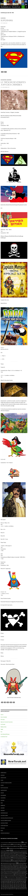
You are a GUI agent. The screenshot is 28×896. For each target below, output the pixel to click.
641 (5, 874)
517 (3, 871)
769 (4, 877)
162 (8, 853)
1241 (3, 885)
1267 (9, 885)
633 (26, 873)
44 (17, 844)
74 (25, 846)
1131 (12, 883)
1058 (3, 882)
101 (23, 848)
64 (13, 846)
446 (20, 867)
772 (9, 877)
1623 (23, 886)
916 (5, 880)
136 (11, 852)
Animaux (3, 775)
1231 (25, 883)
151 (26, 852)
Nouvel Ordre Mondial (6, 820)
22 (18, 842)
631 (25, 873)
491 (5, 869)
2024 (14, 887)
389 (22, 864)
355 (12, 863)
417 (23, 866)
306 (19, 860)
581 (14, 872)
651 (8, 874)
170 (15, 853)
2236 (20, 887)
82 (5, 848)
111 (7, 851)
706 (3, 876)
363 (22, 863)
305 (18, 860)
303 (16, 860)
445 (19, 867)
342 (23, 861)
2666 (5, 888)
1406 (5, 886)
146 (21, 852)
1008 (10, 881)
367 (2, 864)
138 (14, 852)
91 (13, 848)
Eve (1, 731)
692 (22, 874)
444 (17, 867)
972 (23, 880)
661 (11, 874)
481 (25, 868)
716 (10, 876)
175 (20, 853)
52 (1, 846)
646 (7, 874)
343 (25, 861)
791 (22, 877)
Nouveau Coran (4, 815)
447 (22, 867)
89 (11, 848)
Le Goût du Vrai (4, 736)
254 (17, 857)
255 (19, 857)
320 (7, 861)
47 (21, 844)
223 (12, 856)
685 (20, 874)
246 (8, 857)
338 (20, 861)
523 (5, 871)
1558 (18, 886)
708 (5, 876)
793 (23, 877)
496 (9, 869)
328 (10, 861)
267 (4, 858)
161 (7, 853)
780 (16, 877)
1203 (21, 883)
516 (1, 871)
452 (2, 868)
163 (10, 853)
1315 (18, 885)
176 (21, 853)
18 (13, 842)
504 (17, 869)
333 (16, 861)
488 (4, 869)
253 (16, 857)
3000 (9, 888)
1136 (14, 883)
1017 (16, 881)
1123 (9, 883)
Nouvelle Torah (4, 823)
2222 (18, 887)
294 (5, 860)
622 (16, 873)
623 (18, 873)
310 (22, 860)
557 (4, 872)
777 (15, 877)
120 (23, 851)
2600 (1, 888)
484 (1, 869)
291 (1, 860)
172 (17, 853)
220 (7, 856)
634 (1, 874)
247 (10, 857)
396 (25, 864)
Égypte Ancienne (4, 787)
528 (10, 871)
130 (7, 852)
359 (19, 863)
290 (26, 858)
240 (5, 857)
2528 (24, 887)
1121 (5, 883)
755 (24, 876)
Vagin (2, 729)
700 (25, 874)
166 (11, 853)
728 (15, 876)
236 (2, 857)
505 (18, 869)
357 (15, 863)
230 (21, 856)
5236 (22, 888)
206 (15, 855)
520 (4, 871)
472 (19, 868)
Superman (7, 20)
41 (14, 844)
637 (4, 874)
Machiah (3, 810)
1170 (20, 883)
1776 (3, 887)
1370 (1, 886)
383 (17, 864)
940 (13, 880)
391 (24, 864)
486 (2, 869)
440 (14, 867)
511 (21, 869)
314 (25, 860)
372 (7, 864)
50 (24, 844)
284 (19, 858)
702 (1, 876)
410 (17, 866)
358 (17, 863)
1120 (3, 883)
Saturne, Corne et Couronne (7, 722)
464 (14, 868)
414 (22, 866)
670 (16, 874)
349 (6, 863)
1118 (24, 882)
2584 (25, 887)
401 (5, 866)
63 (12, 846)
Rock (2, 830)
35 (7, 844)
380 (13, 864)
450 (26, 867)
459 (9, 868)
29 (26, 842)
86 (8, 848)
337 (19, 861)
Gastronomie (4, 790)
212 (22, 855)
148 (23, 852)
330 (13, 861)
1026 (18, 881)
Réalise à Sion (3, 726)
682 (19, 874)
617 (12, 873)
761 (2, 877)
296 (7, 860)
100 (21, 848)
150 (24, 852)
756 (25, 876)
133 (10, 852)
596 (19, 872)
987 (25, 880)
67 (17, 846)
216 (1, 856)
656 (9, 874)
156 (1, 853)
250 (13, 857)
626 (20, 873)
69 (19, 846)
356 (13, 863)
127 (4, 852)
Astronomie (3, 777)
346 (3, 863)
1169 (18, 883)
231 (23, 856)
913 (3, 880)
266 (2, 858)
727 (14, 876)
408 (14, 866)
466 (15, 868)
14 (10, 842)
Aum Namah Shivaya (5, 734)
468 (17, 868)
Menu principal (26, 7)
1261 (7, 885)
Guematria (3, 18)
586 (15, 872)
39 (12, 844)
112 (11, 850)
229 (20, 856)
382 (16, 864)
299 (9, 860)
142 (17, 852)
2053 (16, 887)
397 (1, 866)
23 (19, 842)
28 (25, 842)
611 (3, 873)
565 (5, 872)
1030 (20, 881)
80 (3, 848)
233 (26, 856)
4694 (20, 888)
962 (18, 880)
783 (18, 877)
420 (26, 866)
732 (18, 876)
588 (17, 872)
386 (20, 864)
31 (2, 844)
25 (20, 842)
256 (20, 857)
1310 (16, 885)
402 (7, 866)
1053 (1, 882)
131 (8, 852)
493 (7, 869)
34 (6, 844)
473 (21, 868)
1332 (21, 885)
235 (1, 857)
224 (13, 856)
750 (21, 876)
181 (25, 853)
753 (23, 876)
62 (11, 846)
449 (25, 867)
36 (8, 844)
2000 (12, 887)
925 (7, 880)
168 (14, 853)
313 (24, 860)
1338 (23, 885)
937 (10, 880)
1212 (23, 883)
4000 (16, 888)
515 (25, 869)
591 (18, 872)
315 (1, 861)
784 (19, 877)
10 (6, 842)
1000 (3, 881)
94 (14, 848)
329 (11, 861)
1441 (9, 886)
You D (2, 714)
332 (14, 861)
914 (4, 880)
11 (7, 842)
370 (5, 864)
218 (4, 856)
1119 (1, 883)
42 (15, 844)
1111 (18, 882)
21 (17, 842)
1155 (16, 883)
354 (10, 863)
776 (13, 877)
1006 (9, 881)
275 (12, 858)
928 (8, 880)
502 (14, 869)
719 (11, 876)
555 (2, 872)
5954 (24, 888)
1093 (14, 882)
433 (8, 867)
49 (23, 844)
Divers (2, 785)
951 (17, 880)
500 (11, 869)
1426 (7, 886)
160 (5, 853)
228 (19, 856)
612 (4, 873)
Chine (2, 780)
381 (15, 864)
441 (16, 867)
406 (11, 866)
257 (22, 857)
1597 (21, 886)
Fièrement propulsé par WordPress (7, 894)
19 (14, 842)
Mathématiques (4, 812)
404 (8, 866)
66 (16, 846)
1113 (20, 882)
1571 (20, 886)
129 (5, 852)
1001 (5, 881)
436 (2, 71)
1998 (10, 887)
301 (13, 860)
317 (4, 861)
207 (17, 855)
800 (26, 877)
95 (15, 848)
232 (25, 856)
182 (26, 853)
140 (16, 852)
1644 (1, 887)
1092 (12, 882)
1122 (7, 883)
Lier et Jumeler (4, 717)
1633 (25, 886)
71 (22, 846)
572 (8, 872)
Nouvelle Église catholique (7, 818)
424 (4, 867)
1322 (20, 885)
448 (23, 867)
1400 (3, 886)
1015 (14, 881)
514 (24, 869)
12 (8, 842)
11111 (26, 888)
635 (2, 874)
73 (24, 846)
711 (7, 876)
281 (17, 858)
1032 (21, 881)
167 (13, 853)
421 (1, 867)
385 (19, 864)
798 (25, 877)
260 (24, 857)
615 (9, 873)
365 (26, 863)
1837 (7, 887)
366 (1, 864)
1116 (22, 882)
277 (15, 858)
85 (6, 848)
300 (7, 702)
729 (17, 876)
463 (12, 868)
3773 (14, 888)
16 (12, 842)
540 (17, 871)
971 (21, 880)
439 (12, 867)
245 (7, 857)
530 (11, 871)
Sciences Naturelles (5, 833)
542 (20, 871)
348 (4, 863)
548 (25, 871)
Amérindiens (3, 772)
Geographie (3, 79)
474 (22, 868)
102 (24, 848)
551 (26, 871)
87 (9, 848)
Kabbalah (3, 805)
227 (17, 856)
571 (7, 872)
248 (12, 857)
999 (1, 881)
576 (11, 872)
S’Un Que (3, 719)
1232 (1, 885)
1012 (12, 881)
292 (2, 860)
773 (10, 877)
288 (23, 858)
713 (8, 876)
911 (1, 880)
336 (17, 861)
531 (13, 871)
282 (18, 858)
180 (23, 853)
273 (11, 858)
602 (24, 872)
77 (1, 848)
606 (25, 872)
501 (12, 869)
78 (2, 848)
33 (5, 844)
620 (15, 873)
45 (19, 844)
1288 (10, 885)
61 (10, 846)
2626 (3, 888)
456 (7, 868)
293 (4, 860)
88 (10, 848)
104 (26, 848)
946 (14, 880)
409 (16, 866)
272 (9, 858)
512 (22, 869)
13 (2, 702)
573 (9, 872)
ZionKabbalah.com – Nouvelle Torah (10, 7)
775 (12, 877)
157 (3, 853)
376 (10, 864)
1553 (16, 886)
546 (23, 871)
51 (25, 844)
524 (7, 871)
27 (24, 842)
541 (19, 871)
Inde (2, 802)
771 (7, 877)
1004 (7, 881)
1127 (10, 883)
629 (23, 873)
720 (13, 876)
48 (22, 844)
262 (25, 857)
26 (22, 842)
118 (21, 851)
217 (3, 856)
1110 (16, 882)
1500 (14, 886)
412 (20, 866)
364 (24, 863)
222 (10, 856)
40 (13, 844)
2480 (22, 887)
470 (18, 868)
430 (7, 867)
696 (23, 874)
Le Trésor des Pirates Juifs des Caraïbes (13, 83)
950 (15, 880)
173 (18, 853)
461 (11, 868)
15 (11, 842)
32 (3, 844)
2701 (7, 888)
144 (20, 852)
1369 (25, 885)
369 (4, 864)
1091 (10, 882)
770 (5, 71)
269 (5, 858)
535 (15, 871)
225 (14, 856)
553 (1, 872)
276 (14, 858)
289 (24, 858)
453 (4, 868)
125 (1, 852)
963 (20, 880)
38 (10, 844)
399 (2, 866)
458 (8, 868)
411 (19, 866)
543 (22, 871)
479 (24, 868)
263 (1, 858)
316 (3, 861)
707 (4, 876)
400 (4, 866)
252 (15, 857)
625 (19, 873)
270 (7, 858)
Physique (3, 828)
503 (15, 869)
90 (12, 848)
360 (20, 863)
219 (6, 856)
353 (9, 863)
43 (16, 844)
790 (20, 877)
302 (15, 860)
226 (16, 856)
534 (14, 871)
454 (5, 868)
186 (4, 855)
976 (24, 880)
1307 (14, 885)
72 (23, 846)
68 (18, 846)
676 (18, 874)
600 (23, 872)
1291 (12, 885)
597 (21, 872)
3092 (11, 888)
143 (19, 852)
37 (9, 844)
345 (1, 863)
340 (22, 861)
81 (4, 848)
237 (4, 857)
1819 (5, 887)
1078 (7, 882)
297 (8, 860)
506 (19, 869)
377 (12, 864)
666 (14, 874)
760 (1, 877)
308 (21, 860)
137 (13, 852)
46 (20, 844)
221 (9, 856)
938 (11, 880)
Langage (2, 807)
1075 (5, 882)
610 (1, 873)
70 (21, 846)
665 (12, 874)
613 (6, 873)
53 (2, 846)
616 (10, 873)
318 (5, 861)
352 (7, 863)
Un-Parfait (3, 724)
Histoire (2, 800)
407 (13, 866)
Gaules (2, 792)
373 (8, 864)
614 (7, 873)
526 (8, 871)
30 (1, 844)
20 (16, 842)
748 (20, 876)
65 (14, 846)
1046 (25, 881)
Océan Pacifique (4, 825)
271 (8, 858)
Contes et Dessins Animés (6, 782)
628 (22, 873)
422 (2, 867)
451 (1, 868)
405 (10, 866)
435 (9, 867)
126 (2, 852)
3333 (13, 888)
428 (5, 867)
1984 (9, 887)
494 (8, 869)
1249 (5, 885)
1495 (12, 886)
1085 (9, 882)
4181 (18, 888)
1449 (10, 886)
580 (12, 872)
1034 (23, 881)
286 (21, 858)
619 (13, 873)
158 (4, 853)
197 (9, 855)
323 (8, 861)
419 (25, 866)
